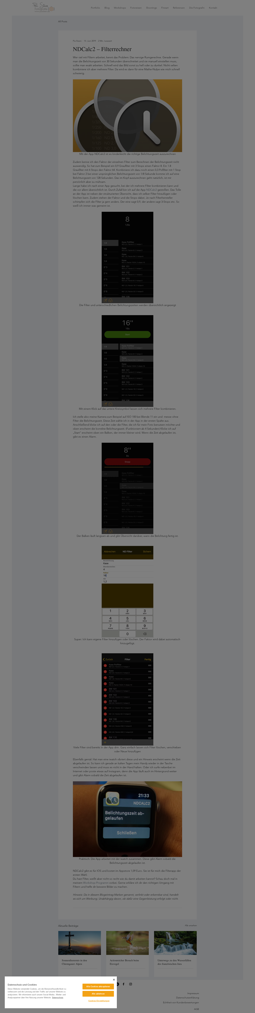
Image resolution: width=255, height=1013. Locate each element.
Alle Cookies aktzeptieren (98, 986)
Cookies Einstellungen (98, 1001)
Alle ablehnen (98, 994)
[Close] (114, 980)
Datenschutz (57, 997)
